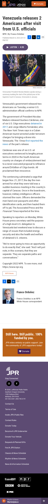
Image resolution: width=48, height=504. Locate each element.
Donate (39, 4)
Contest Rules (10, 420)
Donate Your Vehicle (13, 437)
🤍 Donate (24, 351)
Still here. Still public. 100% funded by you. (24, 336)
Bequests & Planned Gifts (15, 442)
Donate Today (10, 426)
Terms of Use (10, 409)
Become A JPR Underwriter (16, 431)
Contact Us (9, 404)
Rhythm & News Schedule (15, 459)
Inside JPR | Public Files (14, 415)
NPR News (9, 273)
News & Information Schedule (17, 464)
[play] (4, 501)
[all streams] (44, 501)
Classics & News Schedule (15, 453)
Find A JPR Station (12, 448)
